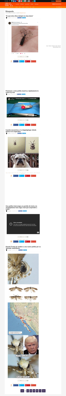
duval (25, 59)
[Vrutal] (21, 1)
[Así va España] (17, 1)
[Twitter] (21, 61)
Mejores (22, 4)
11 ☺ (21, 170)
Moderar (36, 4)
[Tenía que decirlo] (31, 1)
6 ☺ (21, 120)
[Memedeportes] (13, 1)
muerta (21, 122)
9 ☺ (21, 236)
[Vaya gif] (29, 1)
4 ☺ (21, 56)
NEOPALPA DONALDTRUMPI (25, 383)
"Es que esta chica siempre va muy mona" (19, 16)
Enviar (32, 4)
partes (24, 122)
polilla (16, 59)
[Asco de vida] (10, 1)
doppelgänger (24, 172)
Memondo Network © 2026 (57, 47)
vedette (30, 59)
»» (44, 391)
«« (22, 391)
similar (10, 172)
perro (18, 172)
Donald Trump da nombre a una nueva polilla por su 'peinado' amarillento (23, 247)
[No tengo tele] (27, 1)
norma (22, 59)
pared (35, 172)
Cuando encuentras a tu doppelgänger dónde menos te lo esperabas (21, 130)
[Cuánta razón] (12, 1)
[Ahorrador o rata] (33, 1)
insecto (21, 239)
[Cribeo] (23, 1)
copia (7, 172)
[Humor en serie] (25, 1)
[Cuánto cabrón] (19, 1)
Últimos (17, 4)
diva (27, 59)
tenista (27, 239)
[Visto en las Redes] (15, 1)
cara (15, 172)
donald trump (15, 383)
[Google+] (33, 61)
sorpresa (31, 172)
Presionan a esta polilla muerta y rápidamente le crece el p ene (22, 91)
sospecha (38, 172)
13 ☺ (21, 380)
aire (18, 122)
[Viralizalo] (34, 1)
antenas (18, 59)
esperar (28, 172)
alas (20, 172)
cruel (18, 239)
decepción (23, 173)
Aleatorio (27, 4)
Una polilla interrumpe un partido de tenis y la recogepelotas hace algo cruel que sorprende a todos (21, 207)
